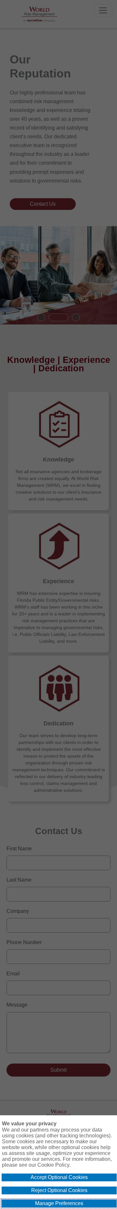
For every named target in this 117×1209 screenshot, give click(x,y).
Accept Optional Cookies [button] (59, 1177)
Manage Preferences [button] (59, 1203)
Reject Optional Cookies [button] (59, 1190)
